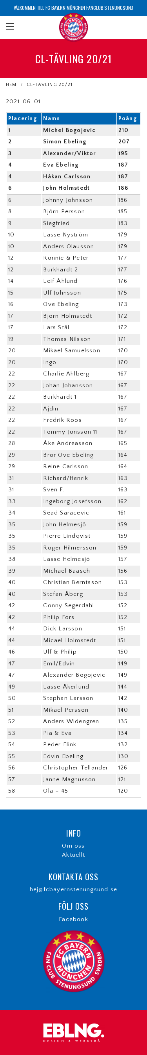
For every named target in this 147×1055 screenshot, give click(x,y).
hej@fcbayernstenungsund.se (73, 889)
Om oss (73, 846)
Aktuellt (73, 855)
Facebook (73, 919)
